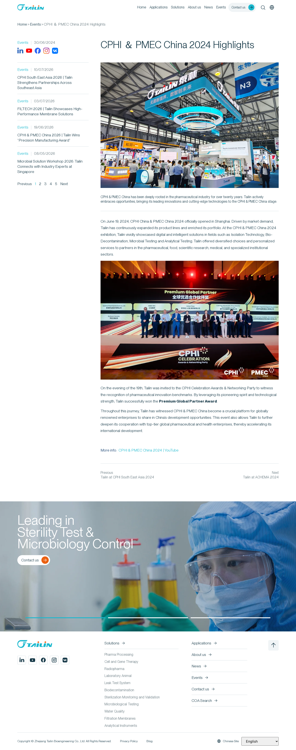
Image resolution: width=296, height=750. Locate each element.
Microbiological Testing (121, 704)
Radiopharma (114, 669)
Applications (159, 7)
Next (64, 183)
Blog (149, 741)
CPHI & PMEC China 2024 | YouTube (148, 450)
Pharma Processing (118, 654)
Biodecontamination (119, 690)
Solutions (177, 7)
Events (221, 7)
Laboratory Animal (118, 676)
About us (194, 7)
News (208, 7)
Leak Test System (117, 683)
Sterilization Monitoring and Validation (132, 697)
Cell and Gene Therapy (121, 662)
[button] (66, 617)
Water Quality (114, 711)
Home (141, 7)
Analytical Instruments (120, 726)
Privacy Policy (129, 741)
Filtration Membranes (119, 718)
